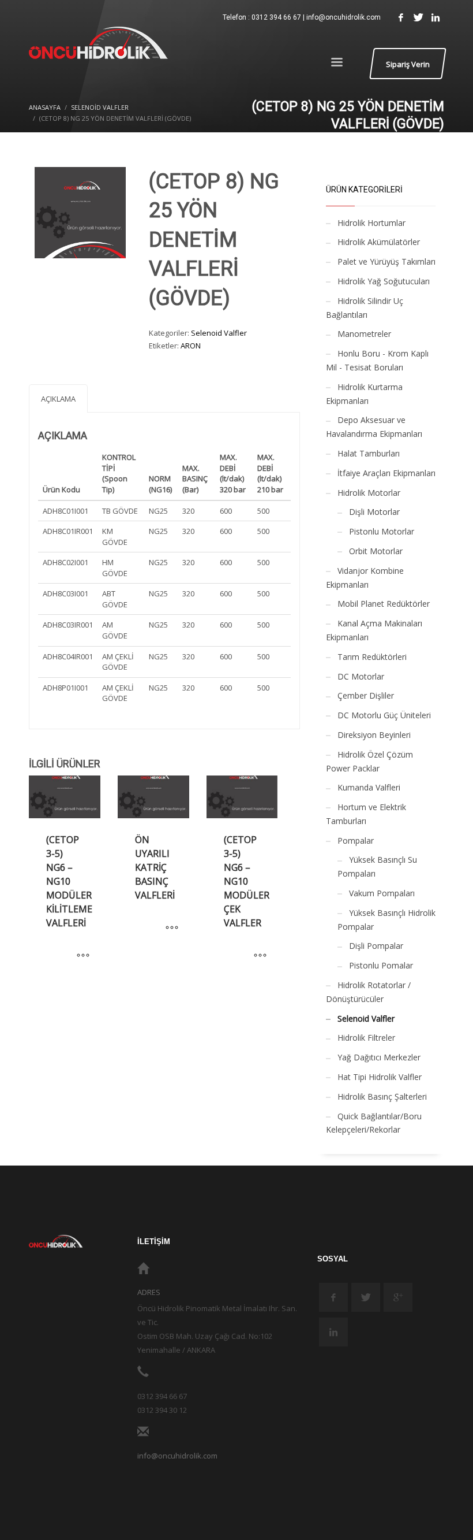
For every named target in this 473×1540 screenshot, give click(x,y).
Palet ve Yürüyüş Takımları (386, 261)
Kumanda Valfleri (368, 787)
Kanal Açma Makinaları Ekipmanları (374, 630)
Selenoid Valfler (219, 333)
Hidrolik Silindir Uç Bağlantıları (364, 307)
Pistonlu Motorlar (381, 531)
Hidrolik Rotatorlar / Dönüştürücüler (368, 991)
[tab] (58, 398)
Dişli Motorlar (374, 511)
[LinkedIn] (435, 17)
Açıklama (58, 399)
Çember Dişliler (365, 695)
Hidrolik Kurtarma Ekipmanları (364, 393)
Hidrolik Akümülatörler (378, 241)
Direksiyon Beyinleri (374, 734)
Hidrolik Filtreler (366, 1037)
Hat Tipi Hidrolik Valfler (379, 1076)
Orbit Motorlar (376, 551)
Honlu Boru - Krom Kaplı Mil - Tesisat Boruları (377, 360)
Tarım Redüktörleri (372, 656)
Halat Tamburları (368, 453)
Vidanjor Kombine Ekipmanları (365, 577)
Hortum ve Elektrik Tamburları (366, 813)
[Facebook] (401, 17)
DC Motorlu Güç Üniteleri (384, 715)
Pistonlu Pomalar (381, 965)
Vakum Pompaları (382, 893)
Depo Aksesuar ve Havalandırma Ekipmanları (374, 426)
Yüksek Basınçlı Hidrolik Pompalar (386, 919)
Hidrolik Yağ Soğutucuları (383, 281)
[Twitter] (418, 17)
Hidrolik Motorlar (368, 492)
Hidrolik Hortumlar (371, 222)
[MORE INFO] (83, 955)
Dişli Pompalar (376, 945)
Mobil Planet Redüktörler (383, 603)
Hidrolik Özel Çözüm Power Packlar (369, 761)
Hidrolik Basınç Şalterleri (382, 1096)
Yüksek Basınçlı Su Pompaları (377, 866)
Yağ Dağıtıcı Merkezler (379, 1057)
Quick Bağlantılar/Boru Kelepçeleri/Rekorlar (374, 1123)
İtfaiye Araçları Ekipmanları (386, 472)
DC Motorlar (360, 676)
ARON (191, 345)
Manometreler (364, 333)
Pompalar (355, 840)
